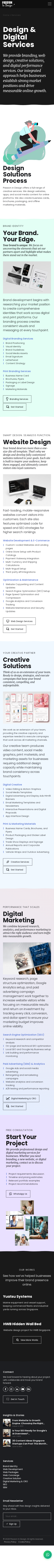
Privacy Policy (10, 1542)
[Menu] (49, 4)
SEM (5, 1487)
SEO (5, 1484)
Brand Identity (10, 1466)
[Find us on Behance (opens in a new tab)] (28, 1389)
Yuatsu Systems (17, 1296)
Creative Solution (12, 1478)
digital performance (26, 65)
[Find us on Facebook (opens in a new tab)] (5, 1389)
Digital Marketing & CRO (15, 1481)
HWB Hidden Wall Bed (22, 1324)
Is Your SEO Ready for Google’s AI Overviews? (29, 1432)
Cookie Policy (24, 1542)
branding (29, 55)
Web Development (13, 1469)
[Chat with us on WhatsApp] (48, 1554)
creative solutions (29, 60)
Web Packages (10, 1472)
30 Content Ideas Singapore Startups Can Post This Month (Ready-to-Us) (29, 1443)
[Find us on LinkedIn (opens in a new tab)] (17, 1389)
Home (6, 15)
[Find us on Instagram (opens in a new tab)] (11, 1389)
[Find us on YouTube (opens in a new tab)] (22, 1389)
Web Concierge (11, 1475)
